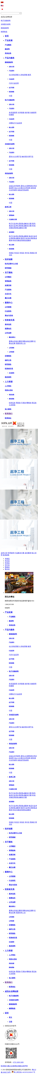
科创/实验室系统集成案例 (22, 240)
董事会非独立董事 (15, 341)
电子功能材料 (6, 20)
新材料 (7, 49)
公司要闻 (8, 307)
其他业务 (8, 53)
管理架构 (11, 215)
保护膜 (27, 112)
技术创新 (9, 259)
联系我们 (9, 414)
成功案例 (11, 232)
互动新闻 (11, 373)
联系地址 (8, 418)
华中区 (27, 253)
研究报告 (8, 364)
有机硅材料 (9, 173)
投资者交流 (9, 368)
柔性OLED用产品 (15, 156)
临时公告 (8, 360)
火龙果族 (12, 405)
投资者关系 (9, 320)
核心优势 (11, 127)
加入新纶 (8, 409)
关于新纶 (9, 272)
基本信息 (8, 324)
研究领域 (8, 268)
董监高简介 (12, 337)
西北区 (7, 569)
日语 (10, 1021)
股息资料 (8, 377)
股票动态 (8, 328)
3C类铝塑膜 (23, 75)
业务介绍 (11, 66)
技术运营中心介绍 (11, 264)
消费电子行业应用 (15, 123)
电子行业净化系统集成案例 (18, 236)
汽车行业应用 (14, 83)
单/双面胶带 (13, 112)
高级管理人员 (21, 343)
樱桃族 (28, 403)
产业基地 (8, 289)
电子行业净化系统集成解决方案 (20, 223)
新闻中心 (9, 303)
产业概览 (8, 45)
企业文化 (8, 294)
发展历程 (8, 285)
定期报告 (8, 356)
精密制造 (4, 32)
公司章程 (11, 347)
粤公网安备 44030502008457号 (24, 1072)
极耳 (29, 75)
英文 (10, 1017)
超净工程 (8, 207)
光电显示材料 (6, 24)
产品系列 (11, 70)
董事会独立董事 (28, 341)
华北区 (16, 253)
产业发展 (9, 40)
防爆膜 (11, 115)
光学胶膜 (21, 112)
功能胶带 (33, 112)
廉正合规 (8, 298)
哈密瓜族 (12, 403)
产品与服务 (9, 58)
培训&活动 (9, 390)
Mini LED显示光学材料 (22, 188)
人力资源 (9, 382)
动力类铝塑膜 (14, 75)
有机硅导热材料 (23, 190)
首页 (7, 36)
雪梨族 (18, 403)
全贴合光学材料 (14, 186)
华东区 (21, 253)
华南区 (11, 253)
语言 (7, 1013)
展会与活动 (9, 315)
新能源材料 (5, 28)
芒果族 (23, 403)
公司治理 (8, 333)
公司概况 (8, 277)
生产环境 (11, 87)
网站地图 (17, 1066)
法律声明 (24, 1066)
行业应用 (11, 79)
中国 (10, 96)
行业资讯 (8, 311)
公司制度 (11, 352)
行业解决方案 (13, 219)
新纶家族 (11, 398)
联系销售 (11, 91)
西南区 (32, 253)
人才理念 (8, 386)
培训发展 (11, 394)
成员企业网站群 (11, 991)
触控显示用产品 (27, 156)
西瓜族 (34, 403)
